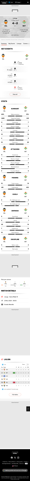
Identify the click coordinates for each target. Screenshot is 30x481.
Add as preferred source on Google (16, 470)
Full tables (15, 394)
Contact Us (5, 461)
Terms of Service (11, 461)
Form (23, 364)
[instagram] (18, 457)
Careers (25, 461)
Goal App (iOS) (15, 463)
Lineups (19, 43)
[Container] (5, 23)
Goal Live (21, 463)
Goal (8, 476)
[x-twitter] (15, 457)
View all (15, 94)
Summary (4, 43)
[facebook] (12, 457)
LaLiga (15, 18)
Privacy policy (20, 461)
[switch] (27, 364)
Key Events (12, 43)
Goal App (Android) (6, 463)
